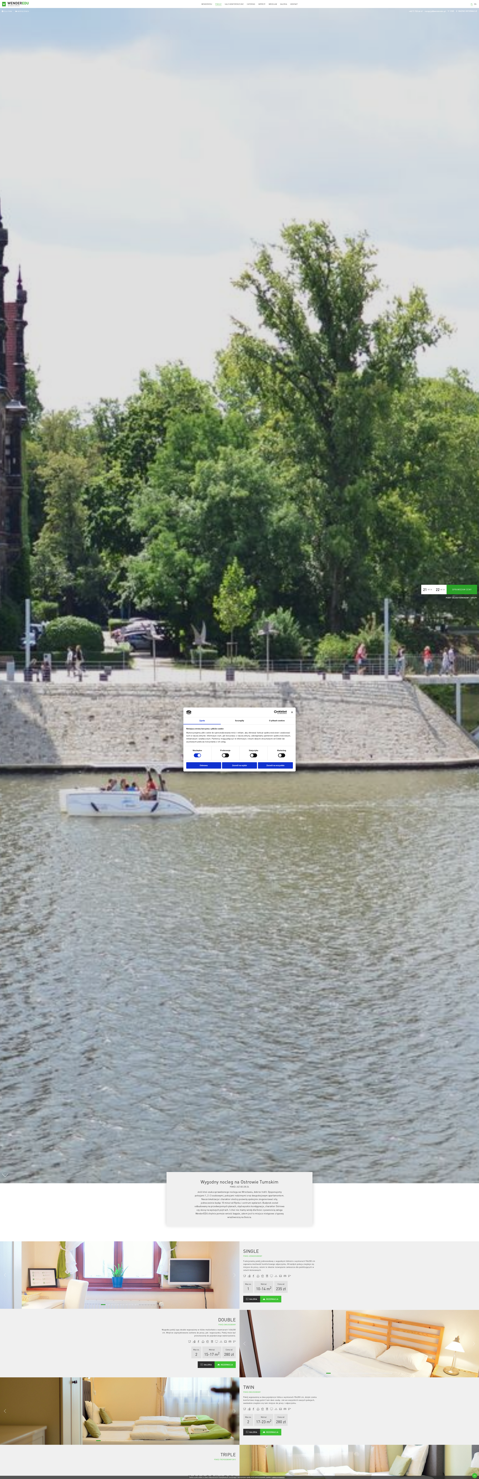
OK (475, 1475)
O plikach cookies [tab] (277, 721)
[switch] (225, 755)
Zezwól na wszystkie (275, 765)
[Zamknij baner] (292, 712)
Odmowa (204, 765)
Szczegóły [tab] (239, 721)
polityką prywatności (278, 1477)
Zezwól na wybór (239, 765)
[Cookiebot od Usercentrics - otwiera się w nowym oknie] (276, 712)
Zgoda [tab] (202, 721)
